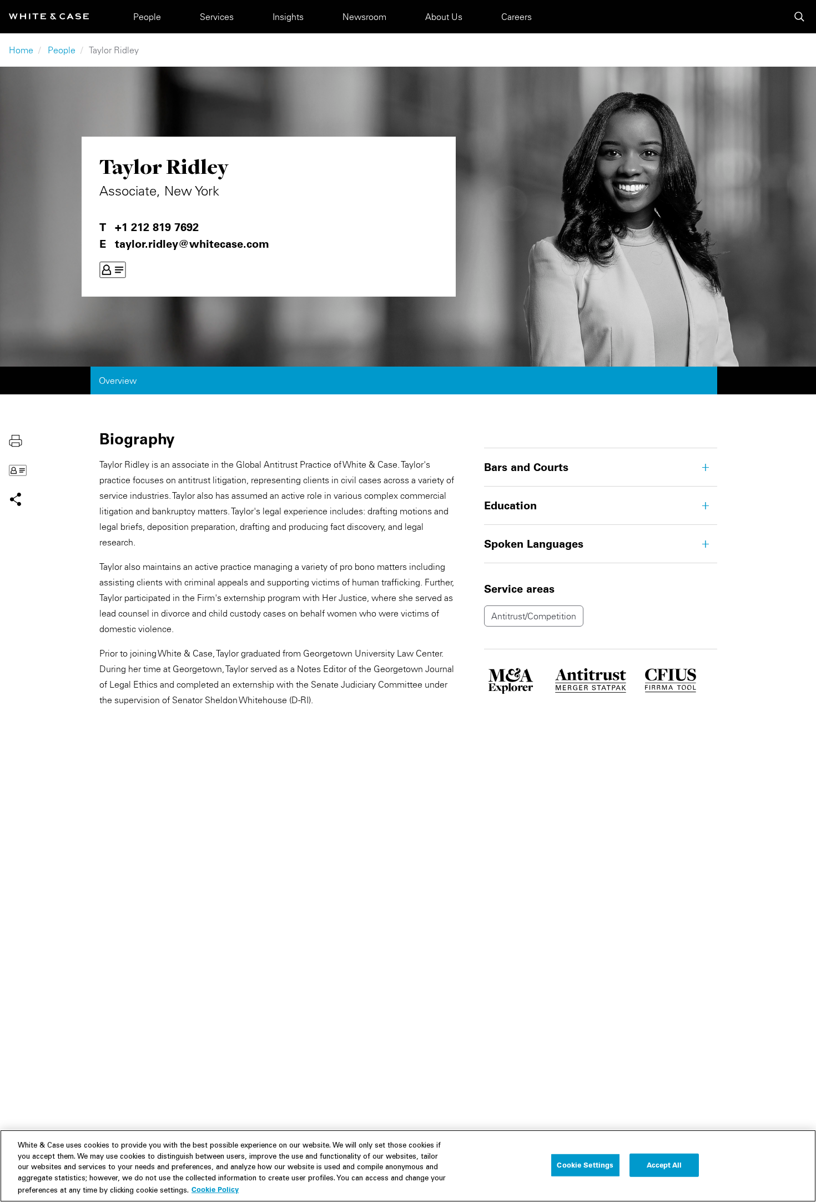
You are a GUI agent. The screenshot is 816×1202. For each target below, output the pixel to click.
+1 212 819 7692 (157, 227)
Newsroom (364, 16)
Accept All (664, 1164)
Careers (516, 16)
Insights (288, 16)
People (147, 16)
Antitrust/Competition (533, 616)
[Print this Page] (15, 440)
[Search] (799, 16)
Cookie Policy (215, 1189)
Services (217, 16)
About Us (443, 16)
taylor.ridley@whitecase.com (192, 244)
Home (21, 50)
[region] (408, 1166)
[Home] (49, 16)
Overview (118, 380)
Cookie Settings (585, 1164)
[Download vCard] (112, 270)
